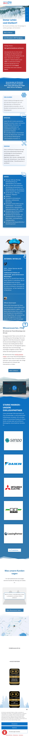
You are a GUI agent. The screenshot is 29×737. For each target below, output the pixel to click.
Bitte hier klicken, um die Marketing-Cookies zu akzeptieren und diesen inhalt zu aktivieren (14, 596)
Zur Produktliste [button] (13, 550)
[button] (27, 709)
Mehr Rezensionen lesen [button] (13, 610)
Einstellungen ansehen (14, 731)
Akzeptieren (14, 724)
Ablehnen (14, 727)
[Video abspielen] (14, 388)
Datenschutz (15, 734)
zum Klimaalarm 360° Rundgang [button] (13, 38)
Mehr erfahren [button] (8, 32)
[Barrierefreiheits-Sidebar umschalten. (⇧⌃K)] (4, 732)
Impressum (21, 734)
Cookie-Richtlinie (9, 734)
